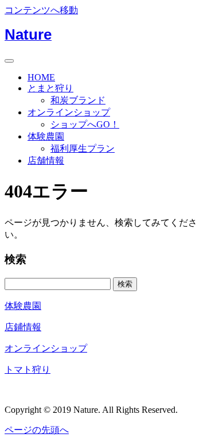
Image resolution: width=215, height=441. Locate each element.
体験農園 (46, 136)
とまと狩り (50, 88)
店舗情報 (46, 160)
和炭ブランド (77, 100)
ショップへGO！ (84, 124)
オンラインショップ (69, 112)
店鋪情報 (23, 327)
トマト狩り (27, 369)
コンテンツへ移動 (41, 10)
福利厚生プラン (82, 148)
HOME (41, 77)
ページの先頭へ (37, 430)
